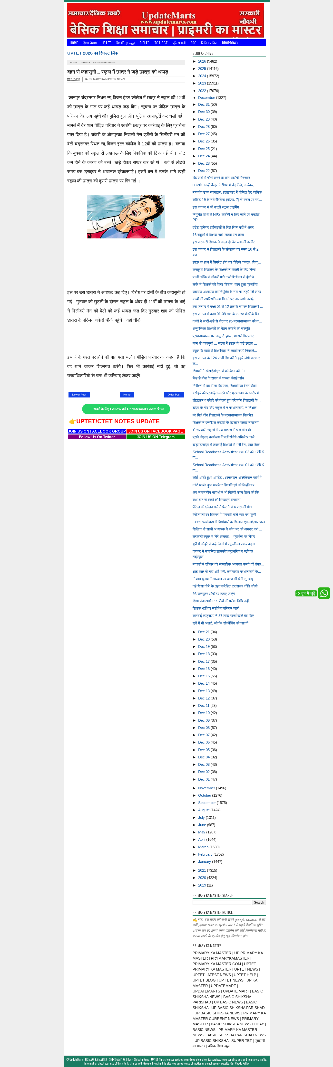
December (207, 97)
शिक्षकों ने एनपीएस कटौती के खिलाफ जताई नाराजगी (226, 422)
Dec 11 (204, 705)
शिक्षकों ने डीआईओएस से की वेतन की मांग (219, 371)
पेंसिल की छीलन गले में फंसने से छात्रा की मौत (222, 507)
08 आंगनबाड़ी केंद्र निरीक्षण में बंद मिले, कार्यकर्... (224, 185)
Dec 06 (204, 742)
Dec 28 (204, 126)
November (207, 788)
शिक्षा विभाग (90, 42)
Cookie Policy (242, 1063)
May (202, 832)
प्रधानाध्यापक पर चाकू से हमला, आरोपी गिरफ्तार (223, 336)
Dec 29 (204, 119)
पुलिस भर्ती (179, 42)
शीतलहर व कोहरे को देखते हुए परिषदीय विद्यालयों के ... (227, 400)
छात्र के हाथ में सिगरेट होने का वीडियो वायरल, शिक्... (227, 262)
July (202, 817)
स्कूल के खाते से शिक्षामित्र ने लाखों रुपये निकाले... (225, 351)
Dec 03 (204, 764)
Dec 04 (204, 757)
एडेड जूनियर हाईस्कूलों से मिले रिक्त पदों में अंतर (223, 227)
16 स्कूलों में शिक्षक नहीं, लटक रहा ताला (218, 235)
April (202, 839)
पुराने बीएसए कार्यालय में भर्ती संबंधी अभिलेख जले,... (225, 437)
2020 (202, 878)
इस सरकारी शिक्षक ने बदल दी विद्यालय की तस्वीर (224, 242)
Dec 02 (204, 772)
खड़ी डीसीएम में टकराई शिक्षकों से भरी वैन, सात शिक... (228, 445)
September (207, 803)
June (202, 825)
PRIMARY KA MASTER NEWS (106, 79)
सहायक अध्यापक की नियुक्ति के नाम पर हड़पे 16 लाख (227, 292)
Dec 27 (204, 134)
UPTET (106, 42)
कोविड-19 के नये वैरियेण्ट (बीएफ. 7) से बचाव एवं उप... (227, 200)
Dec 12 (204, 698)
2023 (202, 83)
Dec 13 (204, 691)
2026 (202, 61)
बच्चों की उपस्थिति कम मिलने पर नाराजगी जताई (223, 299)
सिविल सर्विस (209, 42)
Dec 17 (204, 661)
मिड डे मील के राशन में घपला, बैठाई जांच (218, 378)
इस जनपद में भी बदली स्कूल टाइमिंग (216, 207)
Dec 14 (204, 683)
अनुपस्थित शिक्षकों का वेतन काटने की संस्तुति (221, 328)
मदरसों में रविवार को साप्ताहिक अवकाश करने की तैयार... (228, 564)
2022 (202, 91)
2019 (202, 885)
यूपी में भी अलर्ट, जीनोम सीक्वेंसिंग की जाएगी (220, 623)
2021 (202, 870)
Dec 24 (204, 156)
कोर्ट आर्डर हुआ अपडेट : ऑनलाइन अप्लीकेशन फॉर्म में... (228, 477)
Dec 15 (204, 676)
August (204, 810)
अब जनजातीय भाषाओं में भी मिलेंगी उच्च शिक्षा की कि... (227, 492)
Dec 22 (204, 171)
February (206, 854)
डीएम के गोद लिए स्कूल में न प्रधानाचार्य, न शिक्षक (224, 408)
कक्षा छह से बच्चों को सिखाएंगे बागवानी (216, 500)
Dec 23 (204, 163)
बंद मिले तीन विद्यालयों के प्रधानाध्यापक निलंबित (223, 415)
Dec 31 (204, 104)
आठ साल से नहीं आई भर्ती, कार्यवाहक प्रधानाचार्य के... (227, 571)
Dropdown (230, 42)
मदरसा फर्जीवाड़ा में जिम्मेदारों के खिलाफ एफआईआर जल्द (229, 522)
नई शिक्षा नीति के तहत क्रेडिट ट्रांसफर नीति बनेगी (225, 586)
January (205, 861)
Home (74, 42)
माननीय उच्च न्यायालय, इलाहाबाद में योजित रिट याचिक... (228, 192)
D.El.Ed (144, 42)
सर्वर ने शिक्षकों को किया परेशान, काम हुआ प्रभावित (225, 284)
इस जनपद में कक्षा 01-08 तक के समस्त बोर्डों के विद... (227, 314)
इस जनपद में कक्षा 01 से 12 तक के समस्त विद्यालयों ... (228, 306)
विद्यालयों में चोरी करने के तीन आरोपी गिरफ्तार (221, 178)
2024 (202, 76)
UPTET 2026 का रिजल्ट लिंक (92, 53)
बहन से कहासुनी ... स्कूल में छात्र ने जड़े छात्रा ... (225, 343)
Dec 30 (204, 112)
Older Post (174, 394)
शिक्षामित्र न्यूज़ (125, 42)
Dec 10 (204, 713)
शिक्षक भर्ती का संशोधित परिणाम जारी (216, 608)
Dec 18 (204, 654)
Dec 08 (204, 728)
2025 (202, 68)
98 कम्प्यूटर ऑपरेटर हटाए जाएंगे (214, 594)
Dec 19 (204, 646)
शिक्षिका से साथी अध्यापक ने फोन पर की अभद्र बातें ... (227, 529)
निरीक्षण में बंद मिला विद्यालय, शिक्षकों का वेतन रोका (224, 386)
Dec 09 (204, 720)
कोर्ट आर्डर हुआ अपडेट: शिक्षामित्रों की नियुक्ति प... (225, 485)
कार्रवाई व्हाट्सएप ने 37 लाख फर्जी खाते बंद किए (223, 616)
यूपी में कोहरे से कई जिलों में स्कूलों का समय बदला (224, 544)
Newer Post (79, 394)
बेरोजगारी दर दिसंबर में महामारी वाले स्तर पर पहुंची (224, 514)
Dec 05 (204, 750)
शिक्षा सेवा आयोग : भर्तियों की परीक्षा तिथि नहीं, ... (223, 601)
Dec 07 (204, 735)
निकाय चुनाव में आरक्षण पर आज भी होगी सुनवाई (223, 579)
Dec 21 (204, 632)
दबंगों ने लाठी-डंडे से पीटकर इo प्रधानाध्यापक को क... (227, 321)
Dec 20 (204, 639)
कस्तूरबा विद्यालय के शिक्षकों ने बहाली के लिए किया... (225, 269)
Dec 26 (204, 141)
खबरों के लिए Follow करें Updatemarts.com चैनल (129, 409)
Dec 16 (204, 669)
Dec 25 (204, 149)
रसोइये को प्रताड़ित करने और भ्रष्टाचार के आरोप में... (227, 393)
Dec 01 (204, 779)
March (203, 847)
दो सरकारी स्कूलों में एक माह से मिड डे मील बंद (222, 430)
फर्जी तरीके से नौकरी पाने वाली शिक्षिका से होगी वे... (225, 277)
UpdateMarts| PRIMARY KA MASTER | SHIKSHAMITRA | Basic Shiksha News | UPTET (113, 1059)
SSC (193, 42)
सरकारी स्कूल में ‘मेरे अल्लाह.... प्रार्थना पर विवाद (224, 536)
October (205, 795)
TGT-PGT (161, 42)
